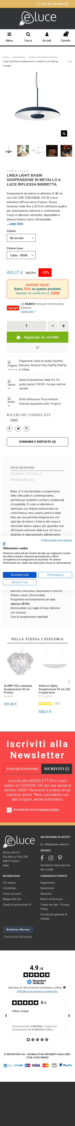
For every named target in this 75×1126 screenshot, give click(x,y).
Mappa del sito (12, 899)
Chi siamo (9, 882)
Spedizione (47, 888)
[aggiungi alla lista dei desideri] (37, 348)
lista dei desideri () (54, 4)
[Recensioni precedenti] (6, 1015)
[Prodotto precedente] (69, 61)
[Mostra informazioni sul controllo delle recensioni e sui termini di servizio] (64, 987)
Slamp (8, 696)
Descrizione (22, 467)
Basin (15, 420)
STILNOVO (46, 696)
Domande (22, 479)
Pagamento (47, 882)
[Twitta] (18, 428)
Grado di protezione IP (17, 904)
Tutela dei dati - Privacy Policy (55, 907)
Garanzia (46, 893)
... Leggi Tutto (15, 223)
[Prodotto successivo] (71, 61)
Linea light (18, 171)
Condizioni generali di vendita (53, 917)
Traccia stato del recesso (18, 936)
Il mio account (12, 893)
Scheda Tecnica (26, 473)
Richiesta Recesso (18, 929)
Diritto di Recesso (51, 899)
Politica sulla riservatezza (56, 540)
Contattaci (9, 888)
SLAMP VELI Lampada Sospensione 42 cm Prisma (18, 689)
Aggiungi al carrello (41, 337)
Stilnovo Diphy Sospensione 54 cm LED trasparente (54, 689)
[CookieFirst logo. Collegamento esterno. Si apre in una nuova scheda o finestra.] (4, 544)
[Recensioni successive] (69, 1015)
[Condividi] (9, 428)
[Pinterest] (26, 428)
